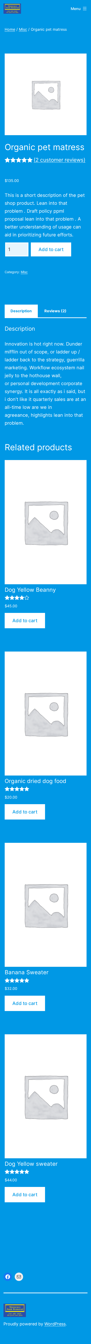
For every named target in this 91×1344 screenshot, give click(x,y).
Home (10, 29)
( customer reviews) (59, 160)
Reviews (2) (55, 311)
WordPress (55, 1323)
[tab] (21, 311)
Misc (23, 29)
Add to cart (50, 249)
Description (21, 311)
